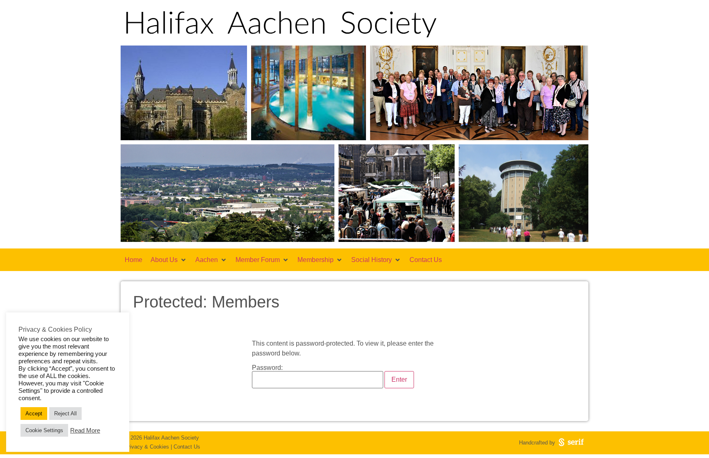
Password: (267, 368)
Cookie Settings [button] (44, 430)
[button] (168, 260)
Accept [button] (33, 413)
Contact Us (187, 447)
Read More (85, 430)
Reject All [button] (65, 413)
